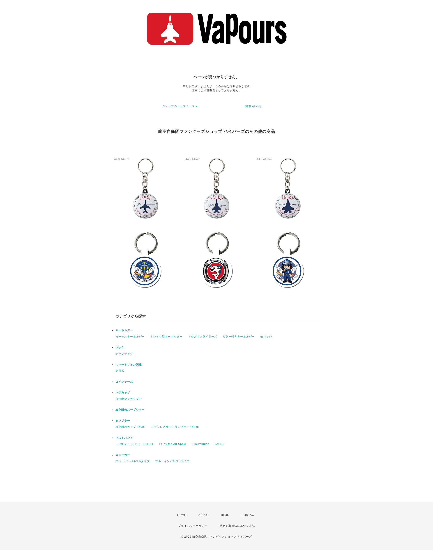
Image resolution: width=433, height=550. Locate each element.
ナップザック (124, 353)
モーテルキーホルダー (130, 336)
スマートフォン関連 (128, 364)
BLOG (225, 515)
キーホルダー (124, 330)
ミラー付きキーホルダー (239, 336)
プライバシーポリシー (192, 525)
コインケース (124, 381)
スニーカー (122, 454)
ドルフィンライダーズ (202, 336)
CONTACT (249, 515)
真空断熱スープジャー (130, 409)
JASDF (219, 444)
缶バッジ (266, 336)
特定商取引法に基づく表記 (237, 525)
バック (119, 347)
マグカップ (122, 392)
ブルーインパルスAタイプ (132, 461)
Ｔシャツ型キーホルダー (166, 336)
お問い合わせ (253, 106)
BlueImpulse (200, 444)
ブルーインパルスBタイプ (172, 461)
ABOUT (203, 515)
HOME (181, 515)
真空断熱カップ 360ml (130, 426)
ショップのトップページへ (180, 106)
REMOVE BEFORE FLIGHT (134, 444)
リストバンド (124, 437)
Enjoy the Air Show (172, 444)
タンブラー (122, 420)
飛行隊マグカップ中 (128, 398)
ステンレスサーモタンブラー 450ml (175, 426)
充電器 (119, 370)
